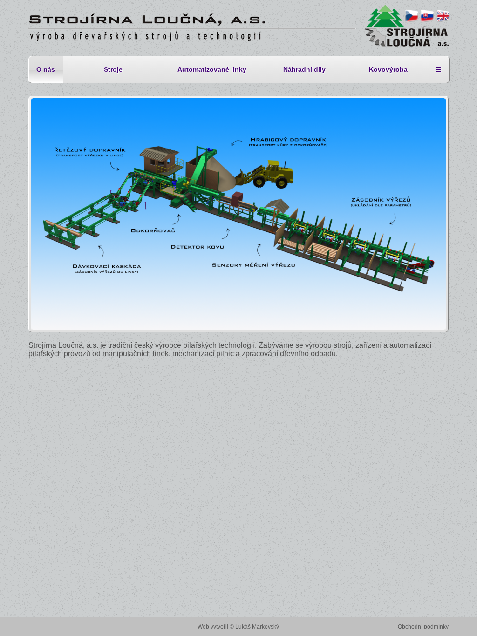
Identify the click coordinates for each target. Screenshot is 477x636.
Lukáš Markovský (257, 626)
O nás (45, 69)
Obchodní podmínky (423, 626)
